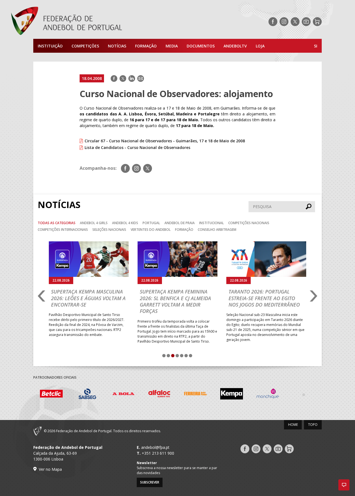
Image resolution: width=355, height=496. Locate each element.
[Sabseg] (87, 394)
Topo (313, 424)
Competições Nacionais (248, 223)
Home (293, 424)
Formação (146, 46)
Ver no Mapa (50, 469)
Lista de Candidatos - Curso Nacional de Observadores (137, 147)
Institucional (211, 223)
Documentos (201, 46)
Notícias (117, 46)
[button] (343, 484)
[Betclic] (51, 394)
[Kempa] (231, 394)
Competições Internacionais (63, 229)
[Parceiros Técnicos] (304, 394)
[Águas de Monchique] (267, 394)
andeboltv (235, 46)
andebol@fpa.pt (155, 447)
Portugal (151, 223)
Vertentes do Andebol (151, 229)
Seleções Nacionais (109, 229)
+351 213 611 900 (158, 453)
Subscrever (149, 482)
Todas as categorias (56, 223)
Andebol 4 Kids (125, 223)
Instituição (50, 46)
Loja (260, 46)
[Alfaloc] (159, 394)
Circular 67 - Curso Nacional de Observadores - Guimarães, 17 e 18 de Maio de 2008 (165, 140)
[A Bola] (123, 394)
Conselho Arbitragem (217, 229)
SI (315, 46)
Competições (85, 46)
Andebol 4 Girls (94, 223)
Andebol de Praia (179, 223)
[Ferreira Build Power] (195, 394)
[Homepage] (88, 22)
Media (172, 46)
